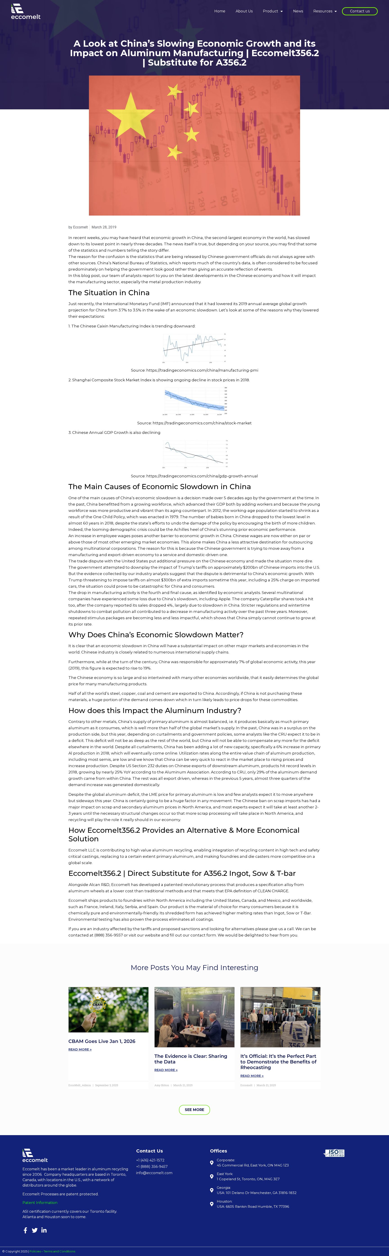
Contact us (360, 11)
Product (270, 11)
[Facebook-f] (25, 1230)
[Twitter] (35, 1230)
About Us (244, 11)
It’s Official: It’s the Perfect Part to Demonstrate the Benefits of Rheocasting (278, 1061)
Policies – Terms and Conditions (52, 1251)
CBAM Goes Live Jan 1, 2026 (101, 1041)
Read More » (80, 1049)
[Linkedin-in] (44, 1230)
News (298, 11)
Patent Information (40, 1203)
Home (219, 11)
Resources (322, 11)
